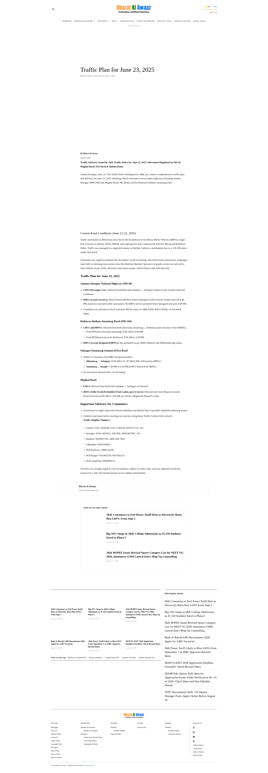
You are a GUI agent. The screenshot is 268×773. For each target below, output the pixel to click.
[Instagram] (194, 732)
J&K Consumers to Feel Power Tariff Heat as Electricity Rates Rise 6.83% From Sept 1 (66, 612)
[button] (53, 9)
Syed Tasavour (89, 765)
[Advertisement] (134, 46)
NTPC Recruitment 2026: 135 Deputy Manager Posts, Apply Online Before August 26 (190, 696)
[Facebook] (83, 577)
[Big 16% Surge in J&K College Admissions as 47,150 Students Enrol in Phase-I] (93, 540)
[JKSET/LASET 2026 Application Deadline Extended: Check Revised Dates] (143, 631)
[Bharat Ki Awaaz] (134, 8)
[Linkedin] (194, 737)
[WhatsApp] (96, 577)
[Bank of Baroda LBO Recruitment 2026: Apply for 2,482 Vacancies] (68, 631)
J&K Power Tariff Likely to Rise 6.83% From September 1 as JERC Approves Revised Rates (105, 644)
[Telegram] (102, 577)
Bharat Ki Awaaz (86, 76)
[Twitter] (89, 577)
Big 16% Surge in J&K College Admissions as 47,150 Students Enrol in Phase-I (104, 612)
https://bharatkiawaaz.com (89, 490)
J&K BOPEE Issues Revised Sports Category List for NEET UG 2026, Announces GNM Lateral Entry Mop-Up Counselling (190, 626)
